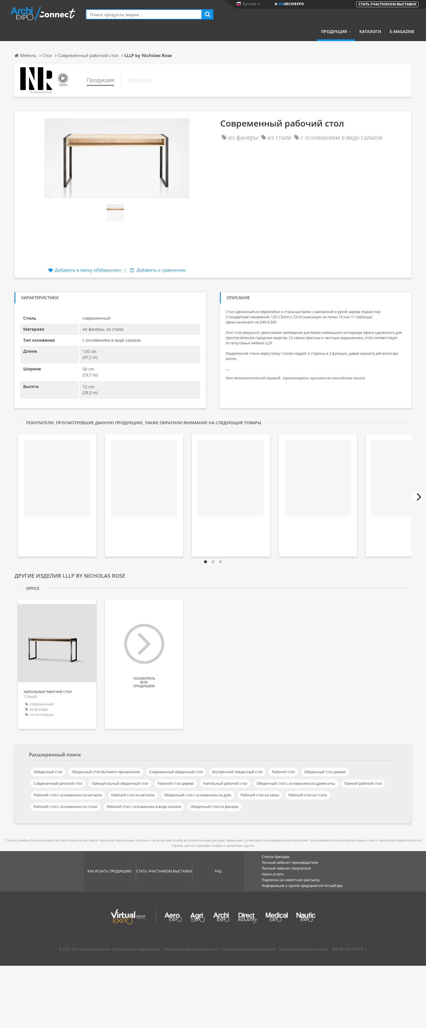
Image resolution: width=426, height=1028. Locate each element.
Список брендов (275, 856)
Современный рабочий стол (58, 783)
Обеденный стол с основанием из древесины (295, 783)
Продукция (334, 31)
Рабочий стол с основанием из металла (68, 795)
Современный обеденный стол (176, 771)
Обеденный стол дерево (325, 771)
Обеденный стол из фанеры (214, 806)
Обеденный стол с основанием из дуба (197, 795)
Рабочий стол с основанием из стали (65, 806)
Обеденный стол (48, 771)
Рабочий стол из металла (133, 795)
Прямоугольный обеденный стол (120, 783)
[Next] (418, 497)
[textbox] (144, 14)
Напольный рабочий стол (225, 783)
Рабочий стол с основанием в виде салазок (144, 806)
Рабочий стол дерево (176, 783)
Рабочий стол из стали (307, 795)
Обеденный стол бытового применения (106, 771)
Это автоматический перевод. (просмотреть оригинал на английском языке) (295, 378)
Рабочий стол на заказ (260, 795)
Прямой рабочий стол (363, 783)
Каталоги (370, 31)
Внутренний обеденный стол (237, 771)
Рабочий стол (283, 771)
